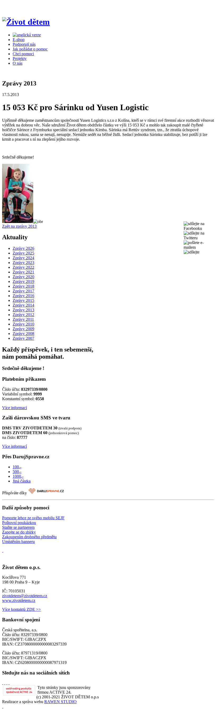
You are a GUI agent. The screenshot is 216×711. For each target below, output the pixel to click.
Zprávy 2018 (23, 286)
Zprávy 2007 (23, 338)
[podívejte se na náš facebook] (2, 550)
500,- (17, 471)
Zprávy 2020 (23, 277)
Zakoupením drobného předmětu (29, 537)
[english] (27, 35)
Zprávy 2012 (23, 314)
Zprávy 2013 (23, 310)
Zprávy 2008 (23, 333)
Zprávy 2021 (23, 272)
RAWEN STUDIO (60, 701)
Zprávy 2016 (23, 295)
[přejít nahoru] (2, 706)
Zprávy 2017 (23, 291)
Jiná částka (22, 481)
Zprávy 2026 (23, 248)
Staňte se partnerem (18, 527)
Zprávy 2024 (23, 258)
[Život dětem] (26, 22)
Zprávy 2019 (23, 281)
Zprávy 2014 (23, 305)
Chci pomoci (23, 54)
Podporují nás (24, 44)
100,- (17, 467)
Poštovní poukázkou (19, 522)
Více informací (14, 407)
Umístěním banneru (18, 541)
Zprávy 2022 (23, 267)
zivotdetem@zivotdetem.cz (24, 595)
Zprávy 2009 (23, 329)
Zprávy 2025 (23, 253)
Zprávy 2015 (23, 300)
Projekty (20, 58)
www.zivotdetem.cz (18, 600)
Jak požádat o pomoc (30, 49)
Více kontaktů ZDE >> (21, 609)
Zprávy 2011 (23, 319)
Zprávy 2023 (23, 262)
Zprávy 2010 (23, 324)
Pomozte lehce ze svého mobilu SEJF (33, 518)
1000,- (18, 476)
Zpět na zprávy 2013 (19, 226)
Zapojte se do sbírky (19, 532)
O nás (17, 63)
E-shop (18, 39)
